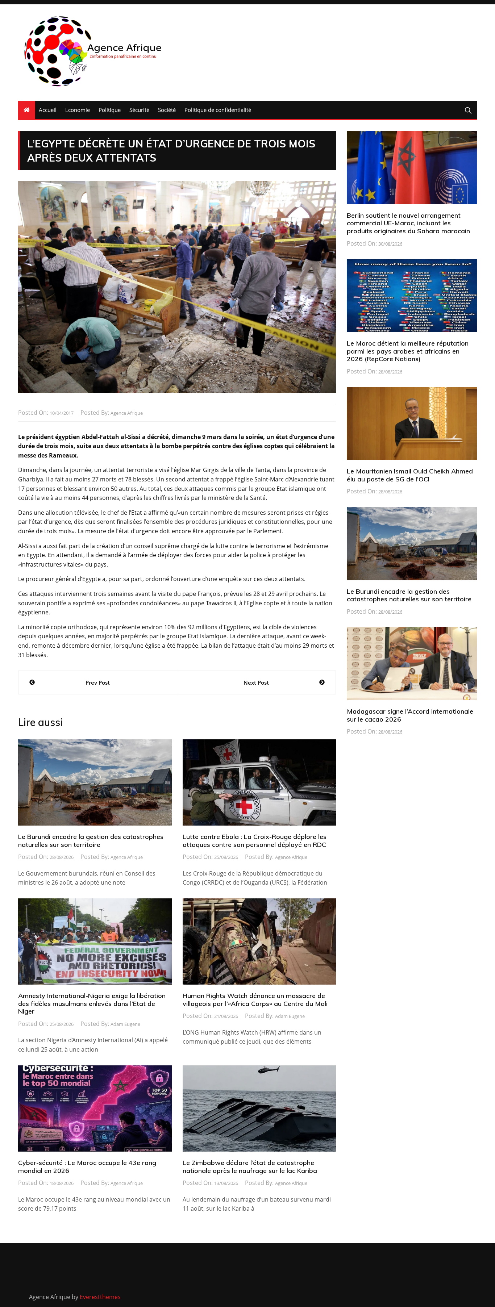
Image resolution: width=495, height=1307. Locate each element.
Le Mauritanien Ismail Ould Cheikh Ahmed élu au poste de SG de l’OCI (410, 475)
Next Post (256, 682)
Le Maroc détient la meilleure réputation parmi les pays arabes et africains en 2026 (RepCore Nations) (408, 351)
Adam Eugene (125, 1024)
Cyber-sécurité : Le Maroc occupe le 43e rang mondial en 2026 (87, 1166)
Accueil (48, 109)
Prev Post (98, 682)
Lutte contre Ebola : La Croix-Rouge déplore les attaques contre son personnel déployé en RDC (254, 840)
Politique (110, 109)
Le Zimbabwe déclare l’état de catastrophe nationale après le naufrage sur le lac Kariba (250, 1166)
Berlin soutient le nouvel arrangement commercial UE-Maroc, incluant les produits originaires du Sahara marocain (408, 223)
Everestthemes (100, 1297)
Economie (77, 109)
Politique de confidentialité (217, 109)
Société (167, 109)
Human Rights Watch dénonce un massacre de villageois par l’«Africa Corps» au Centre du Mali (255, 999)
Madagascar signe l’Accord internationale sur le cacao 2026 (410, 715)
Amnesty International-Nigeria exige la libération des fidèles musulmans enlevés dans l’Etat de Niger (92, 1003)
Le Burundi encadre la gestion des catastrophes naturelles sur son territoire (90, 840)
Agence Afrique (127, 413)
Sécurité (139, 109)
